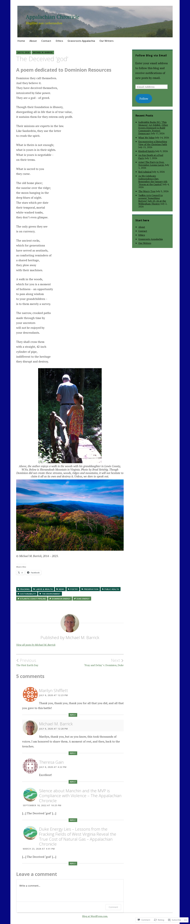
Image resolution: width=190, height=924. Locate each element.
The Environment (51, 594)
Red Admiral (145, 171)
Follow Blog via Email (151, 55)
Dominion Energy (61, 598)
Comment (113, 907)
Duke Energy (83, 598)
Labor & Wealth (44, 589)
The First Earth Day (27, 662)
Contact (46, 40)
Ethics (59, 40)
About (33, 40)
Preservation (91, 589)
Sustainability (28, 594)
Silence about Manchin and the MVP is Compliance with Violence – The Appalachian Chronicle (80, 795)
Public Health (111, 589)
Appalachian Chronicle (52, 16)
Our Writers (106, 40)
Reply (73, 715)
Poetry (74, 589)
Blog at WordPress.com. (95, 916)
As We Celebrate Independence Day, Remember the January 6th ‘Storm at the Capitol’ (152, 180)
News (61, 589)
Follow (144, 98)
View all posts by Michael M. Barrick (35, 644)
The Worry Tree (146, 191)
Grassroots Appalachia (81, 40)
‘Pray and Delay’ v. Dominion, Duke (104, 662)
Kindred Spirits (146, 151)
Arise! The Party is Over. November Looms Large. (151, 163)
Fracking (25, 589)
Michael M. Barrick (43, 52)
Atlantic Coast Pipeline (33, 598)
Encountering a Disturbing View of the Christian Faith (152, 143)
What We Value (146, 137)
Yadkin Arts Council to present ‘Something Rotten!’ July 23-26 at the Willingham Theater (152, 199)
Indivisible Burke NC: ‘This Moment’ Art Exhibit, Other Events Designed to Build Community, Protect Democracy (153, 127)
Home (21, 40)
